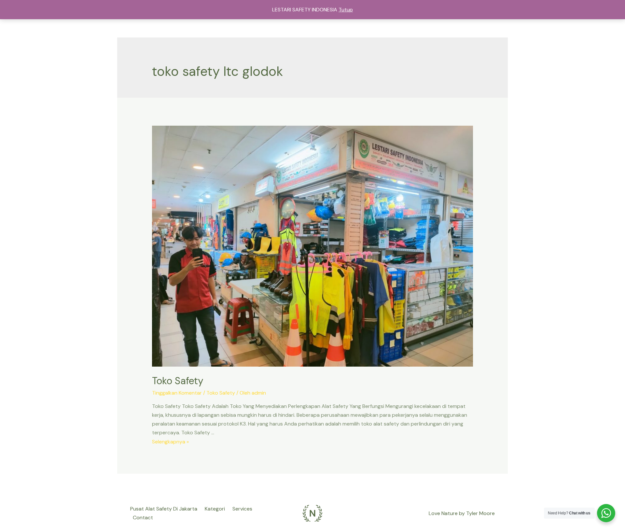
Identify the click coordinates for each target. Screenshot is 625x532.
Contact (143, 517)
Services (242, 508)
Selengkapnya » (170, 441)
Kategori (215, 508)
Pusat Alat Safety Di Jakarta (163, 508)
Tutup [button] (346, 9)
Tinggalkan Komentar (177, 392)
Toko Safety (177, 380)
